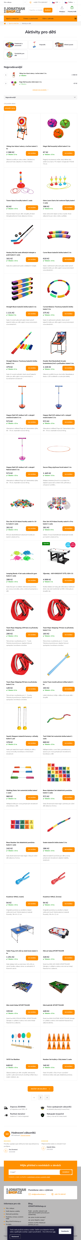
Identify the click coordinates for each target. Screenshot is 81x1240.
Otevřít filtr (10, 108)
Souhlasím (65, 1231)
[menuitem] (12, 19)
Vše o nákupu (7, 2)
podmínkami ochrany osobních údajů (38, 1177)
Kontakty (8, 1224)
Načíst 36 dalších (39, 1089)
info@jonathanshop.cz (39, 1194)
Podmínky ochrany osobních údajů (14, 1218)
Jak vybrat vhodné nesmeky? (37, 1217)
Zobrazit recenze (25, 1135)
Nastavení (15, 1236)
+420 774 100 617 (60, 1194)
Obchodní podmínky (12, 1214)
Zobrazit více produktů (40, 90)
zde (54, 1232)
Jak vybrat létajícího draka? (36, 1220)
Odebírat (65, 1172)
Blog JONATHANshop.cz (13, 1221)
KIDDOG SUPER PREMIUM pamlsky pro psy (36, 1224)
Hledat (48, 10)
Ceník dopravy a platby (13, 1211)
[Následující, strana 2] (40, 1097)
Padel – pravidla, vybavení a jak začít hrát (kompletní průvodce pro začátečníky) (38, 1212)
